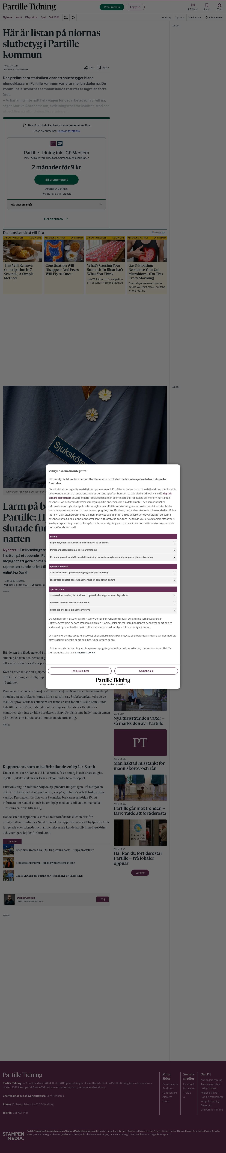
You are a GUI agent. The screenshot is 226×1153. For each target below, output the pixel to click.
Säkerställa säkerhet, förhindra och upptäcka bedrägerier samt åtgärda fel (89, 595)
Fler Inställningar (79, 670)
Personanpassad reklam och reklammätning (73, 549)
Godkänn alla (146, 670)
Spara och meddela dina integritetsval (70, 609)
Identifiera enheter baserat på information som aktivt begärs (82, 579)
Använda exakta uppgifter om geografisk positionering (79, 572)
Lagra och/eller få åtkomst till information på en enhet (79, 542)
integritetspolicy (85, 652)
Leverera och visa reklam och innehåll (70, 602)
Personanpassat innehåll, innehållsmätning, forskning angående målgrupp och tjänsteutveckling (101, 557)
